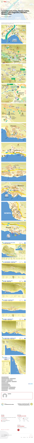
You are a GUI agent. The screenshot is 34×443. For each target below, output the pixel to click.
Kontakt (32, 437)
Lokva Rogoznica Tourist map (5, 378)
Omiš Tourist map (9, 381)
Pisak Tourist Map (14, 381)
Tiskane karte (4, 9)
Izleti (29, 437)
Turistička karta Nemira (5, 388)
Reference (24, 437)
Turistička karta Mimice (12, 387)
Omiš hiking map (3, 381)
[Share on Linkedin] (31, 383)
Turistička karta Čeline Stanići (5, 384)
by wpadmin (9, 16)
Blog (27, 437)
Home (21, 437)
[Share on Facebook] (29, 383)
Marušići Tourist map (12, 378)
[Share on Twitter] (30, 383)
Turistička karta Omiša (12, 388)
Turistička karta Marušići (5, 387)
